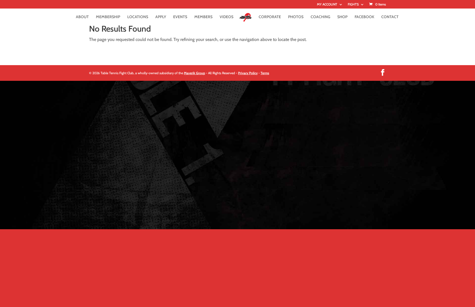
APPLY (160, 17)
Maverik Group (194, 73)
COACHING (320, 17)
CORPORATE (270, 17)
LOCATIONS (137, 17)
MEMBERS (203, 17)
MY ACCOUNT (327, 4)
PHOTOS (295, 17)
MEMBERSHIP (108, 17)
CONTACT (390, 17)
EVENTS (180, 17)
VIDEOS (226, 17)
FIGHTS (353, 4)
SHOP (342, 17)
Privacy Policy (248, 73)
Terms (265, 73)
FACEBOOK (364, 17)
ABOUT (82, 17)
